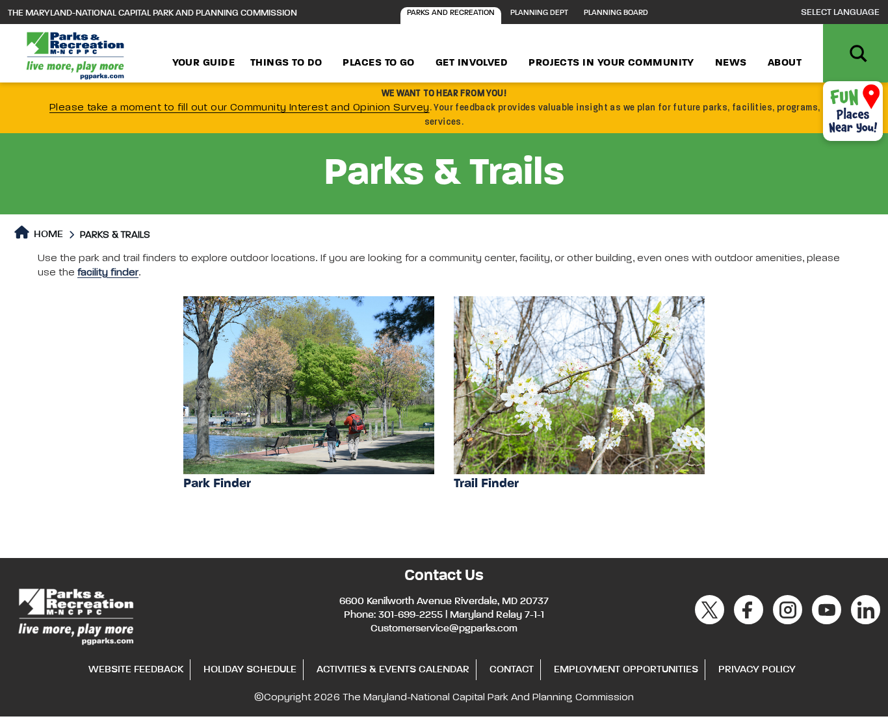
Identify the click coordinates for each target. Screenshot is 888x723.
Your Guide (203, 63)
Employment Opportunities (626, 670)
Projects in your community (611, 63)
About (785, 63)
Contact (512, 670)
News (731, 63)
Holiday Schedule (249, 670)
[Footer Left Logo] (75, 614)
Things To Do (286, 63)
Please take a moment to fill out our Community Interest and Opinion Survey (239, 108)
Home (47, 234)
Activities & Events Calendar (393, 670)
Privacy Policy (757, 670)
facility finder (107, 273)
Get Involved (472, 63)
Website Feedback (135, 670)
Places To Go (378, 63)
